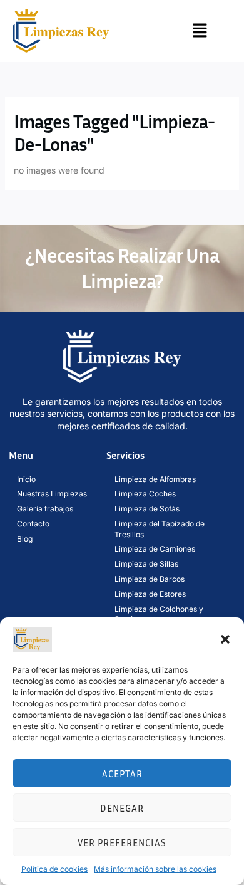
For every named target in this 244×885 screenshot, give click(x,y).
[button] (225, 639)
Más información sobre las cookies (155, 869)
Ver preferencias (122, 842)
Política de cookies (54, 869)
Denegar (122, 808)
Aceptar (122, 773)
